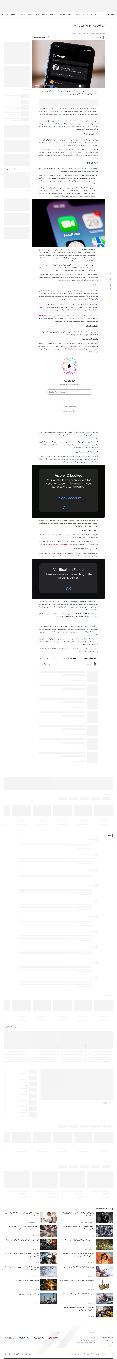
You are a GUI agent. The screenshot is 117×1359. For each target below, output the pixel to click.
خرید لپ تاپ (54, 111)
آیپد (77, 124)
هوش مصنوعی (52, 114)
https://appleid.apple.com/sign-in (78, 349)
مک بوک (71, 124)
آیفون (80, 124)
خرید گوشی (63, 181)
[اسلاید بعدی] (2, 183)
